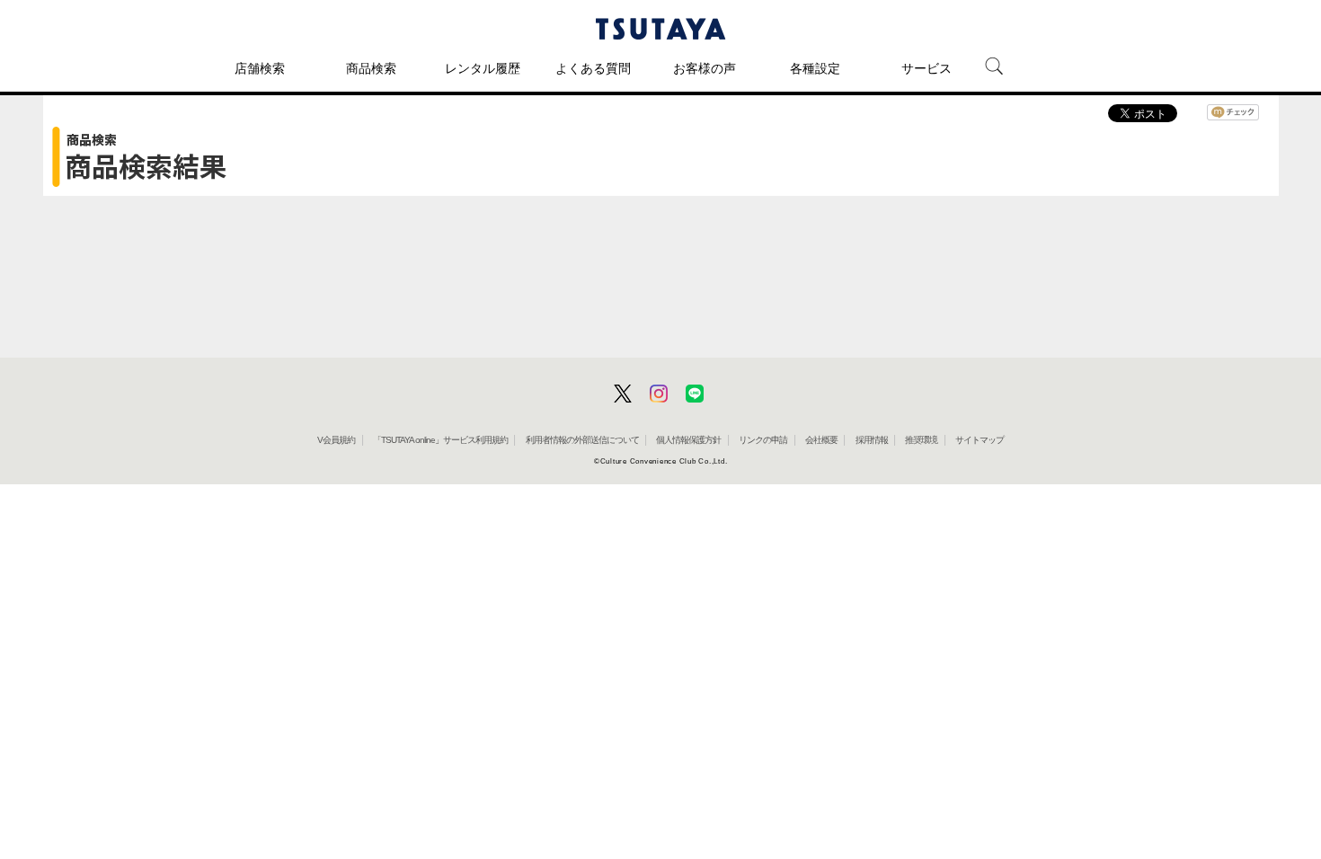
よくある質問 (593, 68)
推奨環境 (921, 440)
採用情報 (872, 440)
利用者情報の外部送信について (582, 440)
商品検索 (371, 68)
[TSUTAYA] (660, 29)
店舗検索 (260, 68)
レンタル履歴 (482, 68)
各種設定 (815, 68)
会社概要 (821, 440)
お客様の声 (704, 68)
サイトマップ (979, 440)
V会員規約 (336, 440)
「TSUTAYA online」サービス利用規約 (440, 440)
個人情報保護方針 (688, 440)
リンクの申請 (763, 440)
